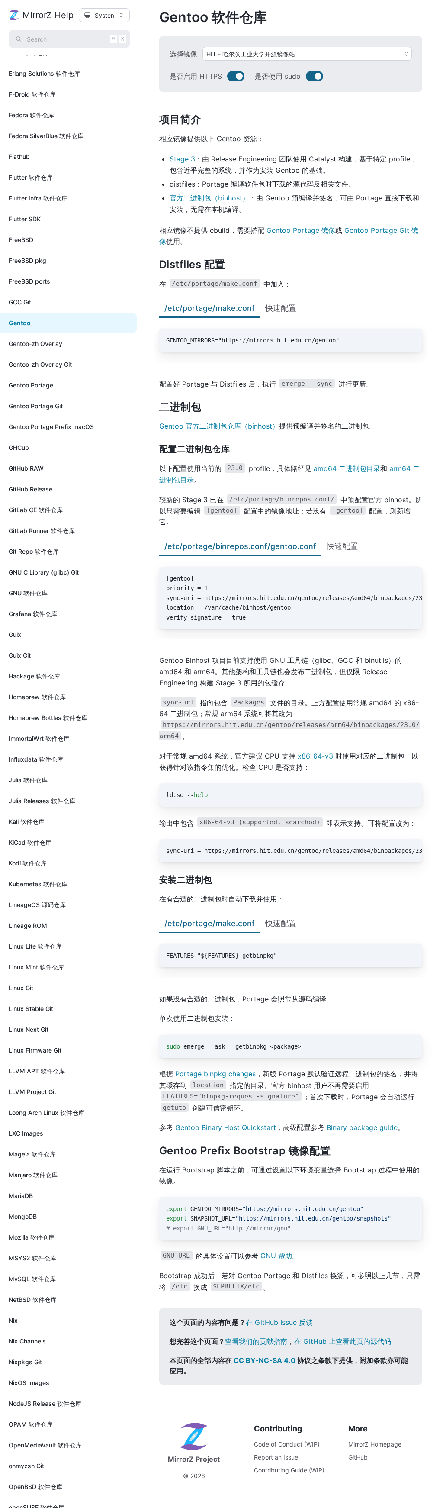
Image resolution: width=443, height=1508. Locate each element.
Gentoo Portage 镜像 (300, 230)
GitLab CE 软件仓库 (36, 509)
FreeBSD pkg (27, 260)
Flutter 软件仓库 (31, 177)
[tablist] (290, 309)
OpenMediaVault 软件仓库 (45, 1445)
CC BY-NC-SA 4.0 (264, 1360)
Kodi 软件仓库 (28, 863)
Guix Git (20, 655)
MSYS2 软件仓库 (32, 1258)
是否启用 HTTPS (196, 76)
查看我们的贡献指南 (256, 1341)
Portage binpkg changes (215, 1073)
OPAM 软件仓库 (31, 1424)
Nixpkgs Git (25, 1362)
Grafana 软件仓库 (33, 613)
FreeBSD (21, 239)
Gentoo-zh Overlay (35, 343)
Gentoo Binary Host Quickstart (225, 1127)
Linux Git (21, 987)
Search (75, 39)
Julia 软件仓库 (28, 780)
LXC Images (26, 1133)
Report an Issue (276, 1457)
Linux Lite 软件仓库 (35, 946)
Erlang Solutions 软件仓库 (44, 73)
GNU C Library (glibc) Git (44, 572)
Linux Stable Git (31, 1008)
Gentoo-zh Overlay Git (40, 364)
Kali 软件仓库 (27, 821)
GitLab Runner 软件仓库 (42, 530)
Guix (15, 634)
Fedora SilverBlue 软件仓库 (46, 135)
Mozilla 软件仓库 (32, 1237)
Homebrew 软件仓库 (37, 697)
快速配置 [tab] (280, 308)
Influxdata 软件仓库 (36, 759)
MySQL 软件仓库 (32, 1278)
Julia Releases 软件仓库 (42, 800)
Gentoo (20, 322)
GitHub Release (30, 489)
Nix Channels (27, 1341)
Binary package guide (362, 1127)
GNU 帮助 (276, 1255)
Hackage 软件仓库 (34, 676)
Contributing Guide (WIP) (289, 1470)
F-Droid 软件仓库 (32, 94)
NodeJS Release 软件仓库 (45, 1403)
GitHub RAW (26, 468)
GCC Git (20, 302)
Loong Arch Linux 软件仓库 (46, 1112)
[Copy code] (410, 340)
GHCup (19, 447)
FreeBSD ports (29, 281)
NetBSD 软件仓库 (33, 1299)
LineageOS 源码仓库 (37, 904)
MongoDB (23, 1216)
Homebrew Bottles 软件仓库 (48, 717)
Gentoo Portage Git (36, 406)
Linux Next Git (28, 1029)
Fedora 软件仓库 (31, 115)
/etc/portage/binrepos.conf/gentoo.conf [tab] (240, 546)
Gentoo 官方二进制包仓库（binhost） (219, 426)
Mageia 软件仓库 (32, 1154)
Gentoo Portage (31, 385)
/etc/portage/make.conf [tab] (209, 308)
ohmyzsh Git (26, 1465)
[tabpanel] (290, 335)
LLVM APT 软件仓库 (37, 1071)
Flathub (19, 156)
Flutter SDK (25, 219)
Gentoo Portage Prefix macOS (51, 426)
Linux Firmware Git (35, 1050)
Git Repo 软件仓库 (34, 551)
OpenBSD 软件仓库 (35, 1486)
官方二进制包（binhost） (209, 198)
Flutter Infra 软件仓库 (38, 198)
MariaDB (21, 1195)
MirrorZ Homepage (374, 1444)
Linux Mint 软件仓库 (36, 967)
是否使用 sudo (278, 76)
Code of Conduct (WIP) (287, 1444)
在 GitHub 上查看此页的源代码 (342, 1341)
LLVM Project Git (32, 1091)
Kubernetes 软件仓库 (38, 884)
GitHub (358, 1457)
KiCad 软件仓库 (30, 842)
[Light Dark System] (104, 15)
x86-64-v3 (315, 756)
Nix (13, 1320)
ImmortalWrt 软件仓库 (39, 738)
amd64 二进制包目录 (347, 468)
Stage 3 (182, 159)
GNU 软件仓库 (28, 593)
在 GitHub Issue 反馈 (279, 1322)
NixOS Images (29, 1382)
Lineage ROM (28, 925)
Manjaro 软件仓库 (33, 1175)
